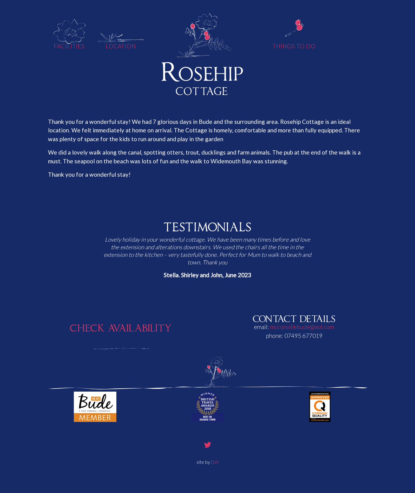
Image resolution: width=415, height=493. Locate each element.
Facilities (69, 45)
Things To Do (294, 45)
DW (215, 462)
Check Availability (121, 326)
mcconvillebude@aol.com (302, 326)
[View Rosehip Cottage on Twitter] (207, 445)
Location (121, 45)
